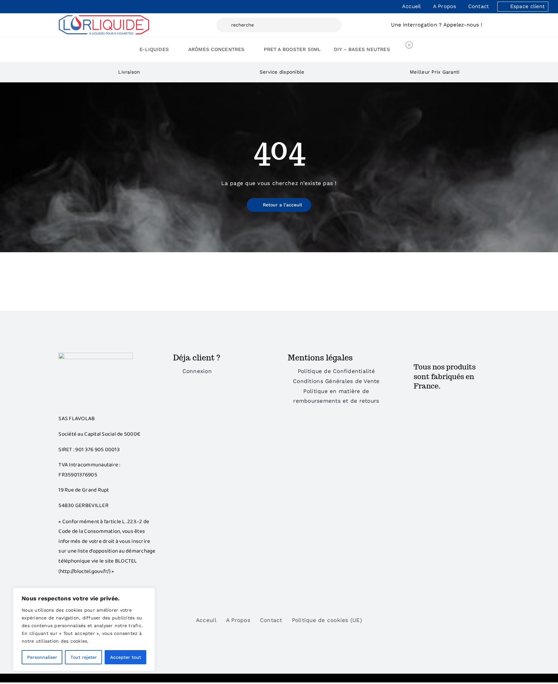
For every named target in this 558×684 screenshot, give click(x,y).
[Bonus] (95, 355)
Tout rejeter (83, 657)
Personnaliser (42, 657)
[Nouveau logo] (104, 18)
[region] (84, 629)
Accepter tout (125, 657)
